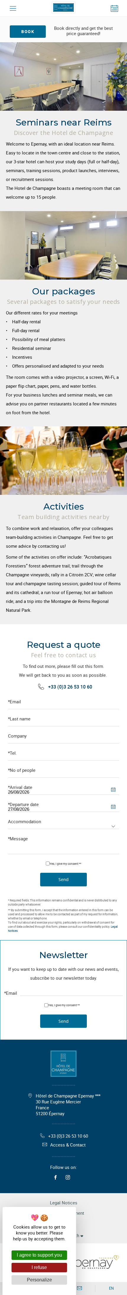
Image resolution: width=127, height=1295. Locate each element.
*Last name (19, 719)
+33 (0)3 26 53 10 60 (70, 687)
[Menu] (12, 8)
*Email (14, 701)
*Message (18, 838)
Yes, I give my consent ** (65, 863)
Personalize (39, 1279)
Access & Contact (68, 1145)
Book (27, 31)
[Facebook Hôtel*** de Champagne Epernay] (57, 1177)
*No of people (21, 770)
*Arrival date (20, 787)
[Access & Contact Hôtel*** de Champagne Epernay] (80, 1288)
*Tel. (12, 753)
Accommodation (24, 821)
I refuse (39, 1267)
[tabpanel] (63, 76)
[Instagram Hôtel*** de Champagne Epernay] (69, 1177)
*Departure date (23, 804)
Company (17, 736)
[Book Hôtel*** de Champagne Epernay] (114, 8)
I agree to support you (39, 1255)
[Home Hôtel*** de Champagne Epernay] (63, 8)
